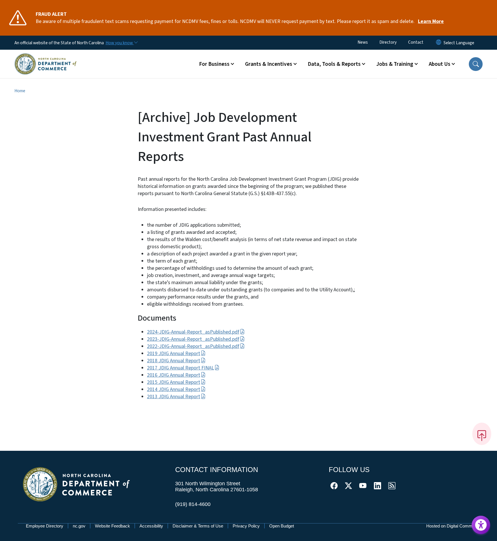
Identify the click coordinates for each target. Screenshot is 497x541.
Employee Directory (44, 525)
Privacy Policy (246, 525)
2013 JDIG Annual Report (173, 396)
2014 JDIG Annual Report (173, 389)
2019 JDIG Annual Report (173, 353)
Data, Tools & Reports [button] (334, 64)
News (363, 42)
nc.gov (79, 525)
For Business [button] (214, 64)
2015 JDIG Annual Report (173, 382)
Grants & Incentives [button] (268, 64)
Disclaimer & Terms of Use (198, 525)
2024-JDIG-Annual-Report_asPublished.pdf (193, 332)
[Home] (45, 57)
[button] (476, 64)
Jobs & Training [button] (394, 64)
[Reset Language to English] (438, 42)
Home (19, 91)
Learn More (431, 21)
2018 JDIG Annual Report (173, 360)
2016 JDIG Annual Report (173, 375)
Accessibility (151, 525)
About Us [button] (439, 64)
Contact (415, 42)
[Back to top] (481, 434)
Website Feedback (112, 525)
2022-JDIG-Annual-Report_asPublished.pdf (193, 346)
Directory (388, 42)
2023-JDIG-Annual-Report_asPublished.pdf (193, 339)
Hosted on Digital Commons (452, 525)
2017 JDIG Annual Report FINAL (180, 367)
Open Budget (281, 525)
